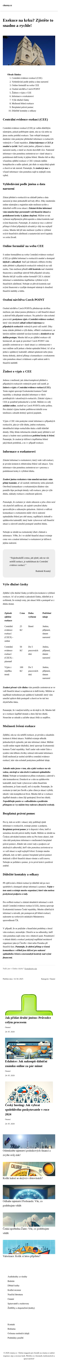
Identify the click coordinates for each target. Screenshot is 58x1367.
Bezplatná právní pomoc (23, 107)
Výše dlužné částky (20, 100)
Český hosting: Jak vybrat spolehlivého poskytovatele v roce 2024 (27, 1109)
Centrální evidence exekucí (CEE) (27, 78)
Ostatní (52, 979)
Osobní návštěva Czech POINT (26, 89)
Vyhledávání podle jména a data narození (30, 82)
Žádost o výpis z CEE (21, 92)
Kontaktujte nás (30, 968)
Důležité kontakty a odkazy (24, 111)
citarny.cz (7, 5)
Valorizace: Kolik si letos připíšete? (21, 1256)
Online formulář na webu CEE (25, 85)
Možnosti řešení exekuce (23, 103)
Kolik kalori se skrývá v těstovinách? (23, 1178)
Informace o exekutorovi (23, 96)
